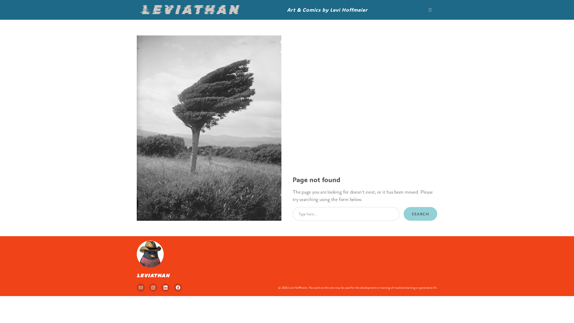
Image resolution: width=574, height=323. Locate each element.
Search (420, 213)
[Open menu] (430, 10)
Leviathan (190, 9)
